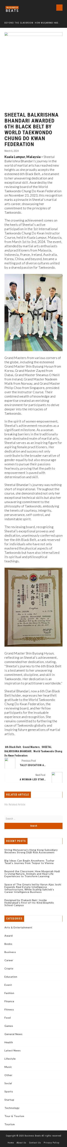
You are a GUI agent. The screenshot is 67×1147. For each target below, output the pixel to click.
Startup (9, 1099)
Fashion (9, 993)
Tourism (9, 1124)
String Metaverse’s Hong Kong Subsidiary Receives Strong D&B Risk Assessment (31, 851)
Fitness (9, 1009)
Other (8, 1075)
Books (8, 943)
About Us (21, 1142)
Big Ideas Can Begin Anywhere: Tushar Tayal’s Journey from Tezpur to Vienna (29, 862)
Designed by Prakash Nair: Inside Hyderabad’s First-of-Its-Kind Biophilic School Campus (29, 903)
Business (10, 952)
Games (8, 1025)
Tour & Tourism (14, 1116)
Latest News (12, 1050)
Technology (11, 1107)
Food (7, 1017)
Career (8, 960)
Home (11, 1142)
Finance (9, 1001)
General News (13, 1034)
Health (8, 1042)
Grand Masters (31, 747)
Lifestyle (10, 1058)
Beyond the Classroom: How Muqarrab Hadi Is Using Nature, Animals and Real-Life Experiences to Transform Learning (32, 23)
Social (8, 1083)
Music (8, 1066)
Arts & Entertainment (18, 927)
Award (8, 935)
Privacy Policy (51, 1142)
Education (10, 976)
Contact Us (35, 1142)
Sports (8, 1091)
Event (8, 984)
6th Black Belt (13, 747)
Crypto (8, 968)
